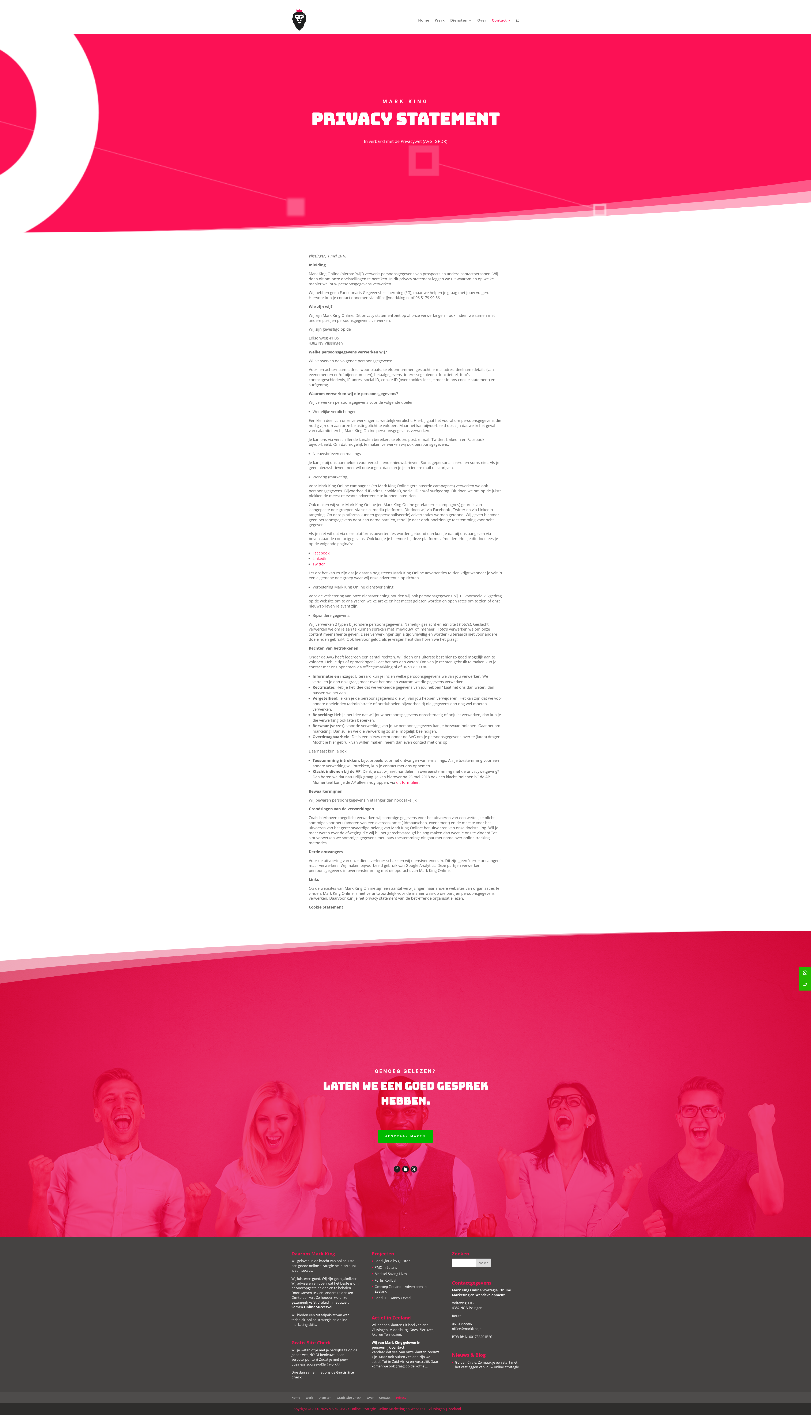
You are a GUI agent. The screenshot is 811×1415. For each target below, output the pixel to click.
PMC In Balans (386, 1267)
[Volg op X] (414, 1169)
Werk (440, 21)
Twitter (319, 564)
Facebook (321, 553)
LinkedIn (320, 558)
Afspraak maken (405, 1136)
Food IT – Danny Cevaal (393, 1298)
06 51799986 (462, 1324)
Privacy (401, 1398)
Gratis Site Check (349, 1398)
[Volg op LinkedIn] (405, 1169)
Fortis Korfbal (385, 1280)
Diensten (459, 21)
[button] (805, 985)
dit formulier (407, 782)
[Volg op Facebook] (397, 1169)
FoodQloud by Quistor (392, 1261)
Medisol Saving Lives (391, 1273)
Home (423, 21)
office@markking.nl (467, 1328)
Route (456, 1316)
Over (481, 21)
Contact (499, 21)
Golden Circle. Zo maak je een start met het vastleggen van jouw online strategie (487, 1364)
